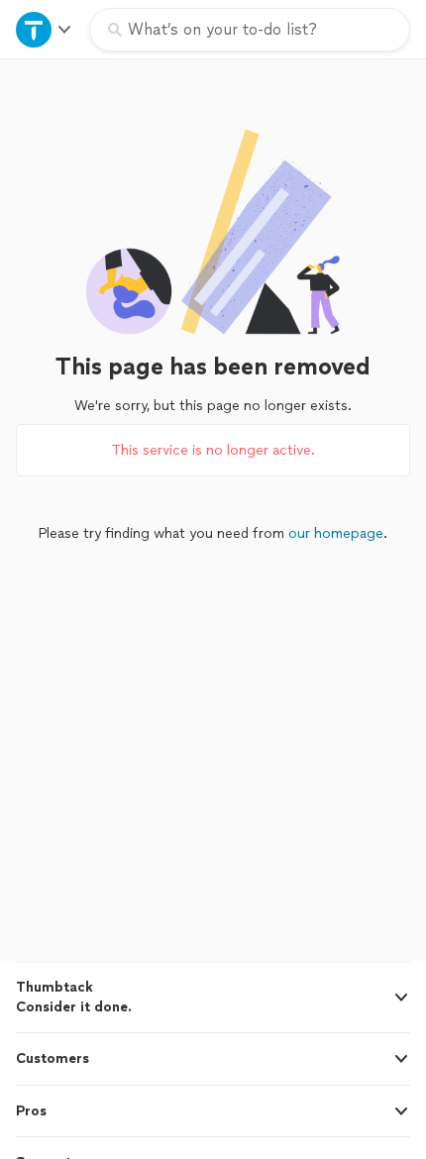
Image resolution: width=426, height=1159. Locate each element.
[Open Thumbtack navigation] (44, 29)
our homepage (335, 533)
